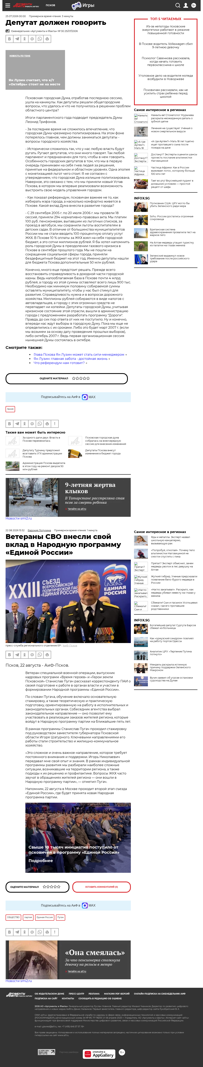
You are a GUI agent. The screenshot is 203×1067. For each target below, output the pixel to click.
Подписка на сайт (46, 998)
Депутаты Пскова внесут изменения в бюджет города (103, 452)
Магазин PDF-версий (116, 994)
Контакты (68, 998)
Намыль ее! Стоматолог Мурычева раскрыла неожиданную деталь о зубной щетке (172, 118)
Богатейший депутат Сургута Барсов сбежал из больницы (173, 627)
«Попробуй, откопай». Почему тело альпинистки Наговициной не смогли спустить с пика (173, 553)
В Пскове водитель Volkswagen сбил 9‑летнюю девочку (166, 45)
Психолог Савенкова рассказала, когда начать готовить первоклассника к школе (166, 62)
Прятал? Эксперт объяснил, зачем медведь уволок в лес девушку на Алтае (172, 566)
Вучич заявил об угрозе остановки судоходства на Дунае (171, 679)
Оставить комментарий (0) (101, 887)
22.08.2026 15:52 (15, 530)
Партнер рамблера (68, 1052)
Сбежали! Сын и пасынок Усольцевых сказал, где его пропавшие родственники (174, 605)
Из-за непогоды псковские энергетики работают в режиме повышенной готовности (166, 30)
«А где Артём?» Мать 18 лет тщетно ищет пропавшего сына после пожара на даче (172, 144)
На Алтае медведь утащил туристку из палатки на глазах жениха (172, 244)
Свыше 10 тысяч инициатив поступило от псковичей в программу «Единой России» (74, 850)
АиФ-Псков (70, 645)
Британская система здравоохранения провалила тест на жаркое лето (172, 232)
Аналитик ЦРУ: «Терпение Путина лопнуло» (171, 653)
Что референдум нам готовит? (59, 363)
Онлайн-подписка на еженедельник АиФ (160, 994)
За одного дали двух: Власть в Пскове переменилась (41, 439)
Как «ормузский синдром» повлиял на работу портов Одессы (172, 640)
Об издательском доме (49, 994)
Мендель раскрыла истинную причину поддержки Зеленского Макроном (170, 667)
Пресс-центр (76, 994)
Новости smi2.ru (19, 518)
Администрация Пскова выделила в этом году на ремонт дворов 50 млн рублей (44, 466)
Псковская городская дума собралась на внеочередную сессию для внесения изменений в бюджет (97, 442)
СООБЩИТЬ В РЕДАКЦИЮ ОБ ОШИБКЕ (100, 998)
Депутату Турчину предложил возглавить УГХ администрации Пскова (42, 453)
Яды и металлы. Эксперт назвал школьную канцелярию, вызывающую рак (170, 540)
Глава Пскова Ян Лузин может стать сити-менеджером (79, 354)
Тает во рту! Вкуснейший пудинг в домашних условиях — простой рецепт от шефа (172, 183)
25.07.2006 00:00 (16, 16)
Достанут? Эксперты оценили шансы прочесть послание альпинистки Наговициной (174, 157)
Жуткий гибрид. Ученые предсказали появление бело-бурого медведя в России (174, 579)
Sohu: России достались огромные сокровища (171, 218)
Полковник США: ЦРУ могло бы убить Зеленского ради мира (170, 205)
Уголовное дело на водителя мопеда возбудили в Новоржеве (166, 77)
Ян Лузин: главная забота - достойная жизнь (70, 359)
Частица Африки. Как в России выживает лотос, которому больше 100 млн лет (173, 170)
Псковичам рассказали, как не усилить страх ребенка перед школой (166, 93)
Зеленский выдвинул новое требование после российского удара (170, 258)
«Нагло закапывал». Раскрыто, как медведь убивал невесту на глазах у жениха (173, 592)
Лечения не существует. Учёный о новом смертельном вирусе (171, 130)
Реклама (94, 994)
